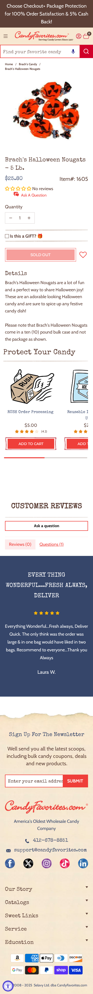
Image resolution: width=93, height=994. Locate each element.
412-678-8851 (50, 840)
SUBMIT (75, 781)
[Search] (86, 51)
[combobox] (46, 51)
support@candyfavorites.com (50, 850)
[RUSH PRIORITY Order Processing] (31, 386)
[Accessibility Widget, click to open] (8, 986)
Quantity (14, 207)
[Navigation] (5, 36)
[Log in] (79, 36)
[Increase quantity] (29, 218)
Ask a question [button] (46, 525)
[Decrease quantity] (10, 218)
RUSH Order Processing (31, 412)
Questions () (51, 544)
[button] (73, 51)
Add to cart (31, 444)
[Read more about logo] (46, 814)
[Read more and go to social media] (10, 863)
